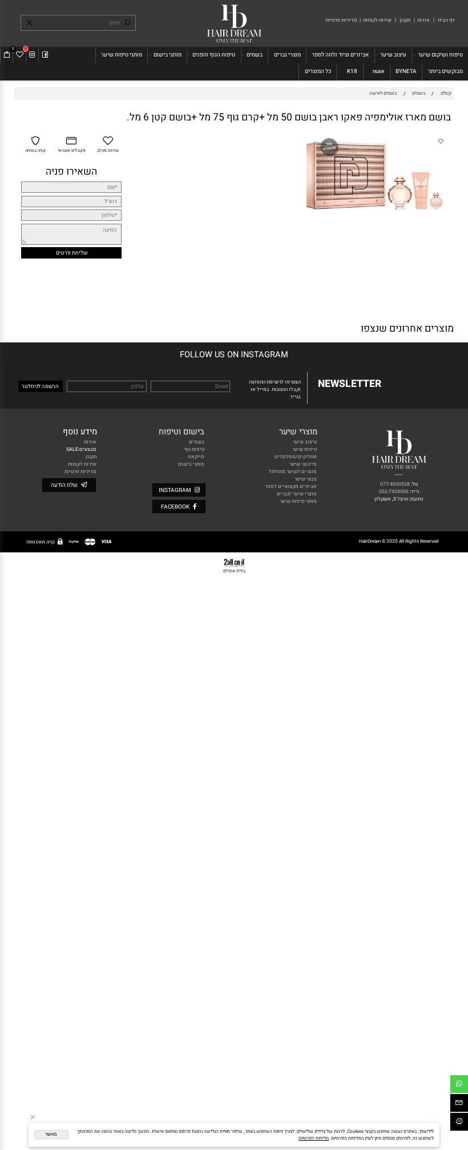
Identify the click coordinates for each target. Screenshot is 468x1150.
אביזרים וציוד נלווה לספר (340, 55)
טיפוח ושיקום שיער (440, 55)
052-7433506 (394, 491)
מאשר (51, 1134)
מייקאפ (196, 457)
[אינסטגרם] (32, 55)
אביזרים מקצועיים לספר (291, 486)
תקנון (404, 20)
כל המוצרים (318, 71)
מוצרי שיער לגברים (297, 494)
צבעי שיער (305, 479)
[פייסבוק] (45, 55)
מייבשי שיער (303, 464)
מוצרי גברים (287, 55)
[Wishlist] (19, 55)
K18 (352, 71)
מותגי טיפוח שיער (121, 55)
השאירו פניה (71, 171)
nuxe (378, 71)
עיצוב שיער (393, 55)
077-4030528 (395, 484)
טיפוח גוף (194, 449)
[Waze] (459, 1123)
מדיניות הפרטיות (313, 1138)
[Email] (459, 1104)
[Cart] (6, 55)
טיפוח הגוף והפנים (213, 55)
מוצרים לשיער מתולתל (293, 471)
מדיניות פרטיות (341, 20)
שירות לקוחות (377, 20)
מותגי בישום (167, 55)
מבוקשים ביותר (445, 71)
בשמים (255, 55)
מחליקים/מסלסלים (296, 457)
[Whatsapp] (459, 1085)
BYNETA (406, 71)
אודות (423, 20)
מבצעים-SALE (81, 449)
